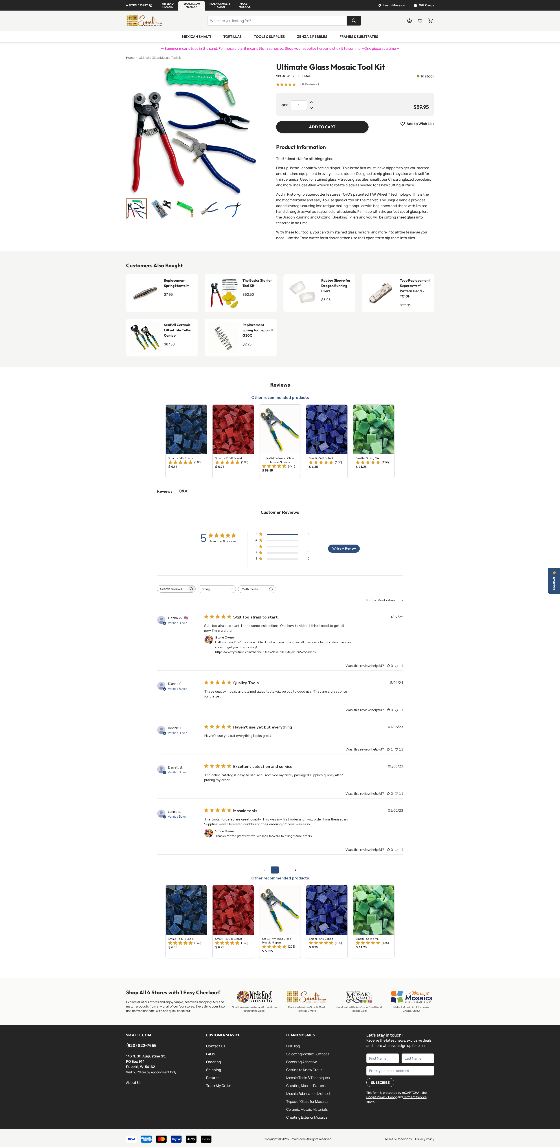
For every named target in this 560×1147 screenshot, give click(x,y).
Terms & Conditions (398, 1139)
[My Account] (409, 20)
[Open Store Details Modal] (150, 5)
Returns (212, 1077)
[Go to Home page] (144, 21)
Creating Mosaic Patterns (306, 1085)
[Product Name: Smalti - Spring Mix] (374, 441)
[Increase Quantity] (311, 102)
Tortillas (232, 36)
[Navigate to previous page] (264, 870)
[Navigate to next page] (296, 870)
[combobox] (217, 589)
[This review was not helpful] (396, 665)
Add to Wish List (420, 123)
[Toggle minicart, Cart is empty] (430, 20)
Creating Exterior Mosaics (306, 1117)
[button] (167, 5)
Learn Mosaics (394, 5)
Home (130, 57)
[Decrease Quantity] (311, 107)
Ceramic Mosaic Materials (307, 1109)
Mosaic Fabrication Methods (308, 1093)
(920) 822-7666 (141, 1045)
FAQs (210, 1054)
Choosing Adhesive (301, 1061)
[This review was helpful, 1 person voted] (388, 749)
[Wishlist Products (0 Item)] (420, 20)
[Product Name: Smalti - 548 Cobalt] (327, 441)
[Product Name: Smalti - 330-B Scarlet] (233, 441)
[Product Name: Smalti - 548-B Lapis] (186, 441)
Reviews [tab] (165, 491)
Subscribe (380, 1082)
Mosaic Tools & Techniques (308, 1077)
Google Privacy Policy (381, 1097)
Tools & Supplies (269, 36)
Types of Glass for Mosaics (307, 1101)
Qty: (284, 105)
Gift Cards (426, 5)
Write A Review (344, 549)
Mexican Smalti (196, 36)
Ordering (213, 1061)
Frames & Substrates (359, 36)
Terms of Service (415, 1097)
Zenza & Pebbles (312, 36)
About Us (133, 1082)
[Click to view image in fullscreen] (192, 128)
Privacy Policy (424, 1139)
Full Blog (293, 1046)
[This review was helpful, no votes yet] (388, 665)
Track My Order (218, 1085)
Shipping (213, 1069)
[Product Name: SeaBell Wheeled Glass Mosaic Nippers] (280, 441)
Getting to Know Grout (304, 1069)
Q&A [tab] (183, 491)
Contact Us (215, 1046)
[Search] (354, 21)
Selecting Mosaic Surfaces (307, 1054)
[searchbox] (172, 589)
